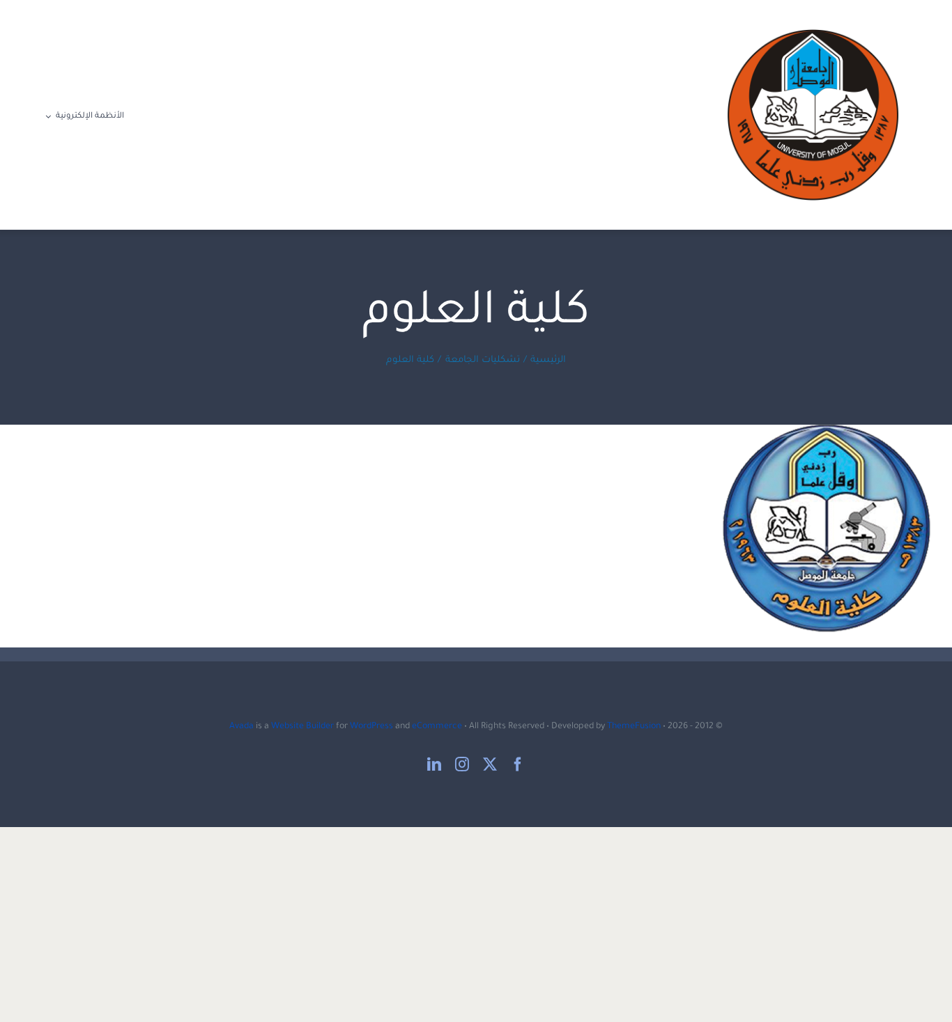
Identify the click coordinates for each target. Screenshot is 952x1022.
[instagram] (462, 764)
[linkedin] (434, 764)
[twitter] (490, 764)
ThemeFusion (634, 727)
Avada (241, 727)
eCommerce (437, 727)
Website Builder (302, 727)
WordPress (371, 727)
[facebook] (518, 764)
